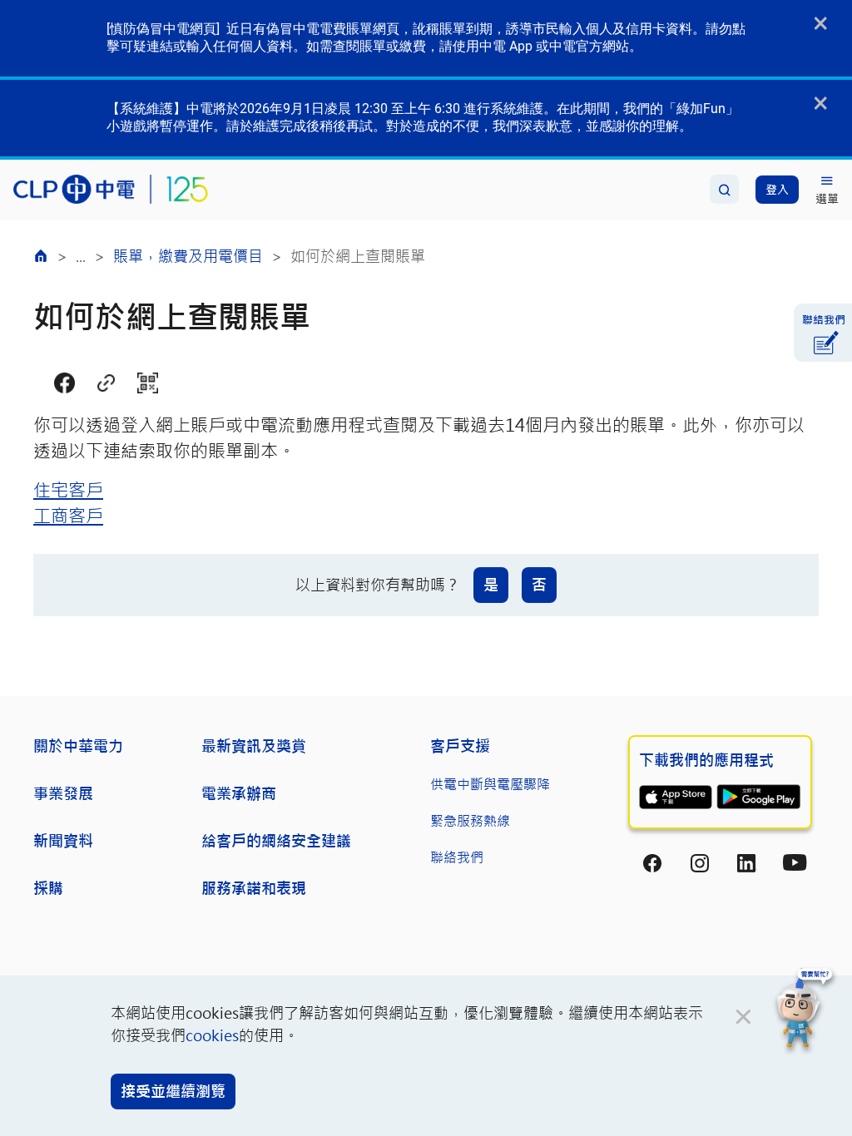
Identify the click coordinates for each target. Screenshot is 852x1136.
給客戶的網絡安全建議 (276, 841)
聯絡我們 (456, 857)
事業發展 (63, 793)
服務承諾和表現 (253, 888)
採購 (48, 888)
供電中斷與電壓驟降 (490, 784)
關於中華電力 (78, 746)
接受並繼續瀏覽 (173, 1091)
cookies (212, 1035)
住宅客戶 (68, 489)
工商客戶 (68, 514)
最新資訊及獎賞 (253, 746)
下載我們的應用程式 (706, 760)
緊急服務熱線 (470, 820)
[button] (804, 1010)
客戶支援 (460, 746)
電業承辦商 (238, 793)
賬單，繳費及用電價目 (188, 256)
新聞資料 (63, 841)
